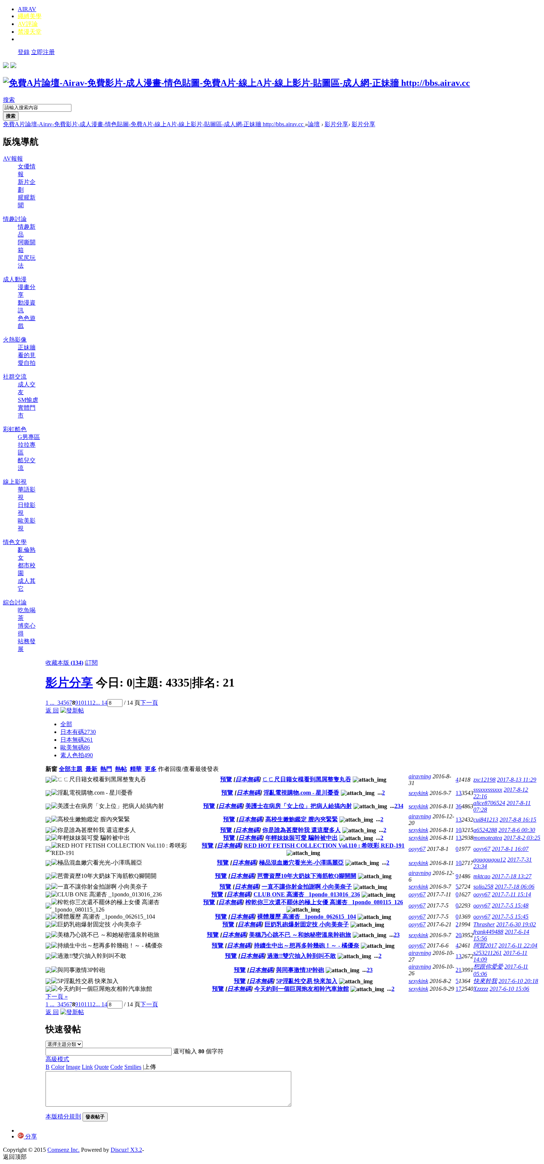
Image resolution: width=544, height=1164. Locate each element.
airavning (420, 776)
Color (57, 1067)
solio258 (483, 886)
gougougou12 (489, 859)
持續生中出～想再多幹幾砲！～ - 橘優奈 (306, 945)
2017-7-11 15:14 (511, 894)
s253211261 (487, 953)
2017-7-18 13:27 (511, 876)
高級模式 (57, 1059)
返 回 (52, 710)
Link (87, 1067)
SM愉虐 (28, 400)
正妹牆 (27, 347)
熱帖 (121, 769)
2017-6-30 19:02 (516, 924)
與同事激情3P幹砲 (300, 970)
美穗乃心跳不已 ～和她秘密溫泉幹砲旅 (300, 935)
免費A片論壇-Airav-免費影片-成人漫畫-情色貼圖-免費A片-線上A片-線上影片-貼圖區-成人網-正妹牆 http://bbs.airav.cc (154, 124)
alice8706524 (489, 803)
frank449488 (488, 932)
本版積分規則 (63, 1116)
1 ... (50, 703)
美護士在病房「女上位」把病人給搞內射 (298, 806)
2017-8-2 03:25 (522, 838)
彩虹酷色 (15, 429)
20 (458, 935)
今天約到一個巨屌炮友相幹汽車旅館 (301, 989)
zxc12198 (484, 779)
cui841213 (485, 819)
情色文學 (15, 542)
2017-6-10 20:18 (518, 981)
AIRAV (27, 9)
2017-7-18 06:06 (514, 886)
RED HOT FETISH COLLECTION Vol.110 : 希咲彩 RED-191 (324, 845)
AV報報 (13, 158)
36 (458, 806)
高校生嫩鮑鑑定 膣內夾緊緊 (301, 819)
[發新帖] (72, 710)
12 (92, 703)
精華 (136, 769)
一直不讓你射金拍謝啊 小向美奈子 (307, 886)
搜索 (9, 100)
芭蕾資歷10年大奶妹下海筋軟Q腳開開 (306, 876)
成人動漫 (15, 279)
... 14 (101, 703)
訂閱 (92, 663)
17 (458, 989)
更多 (151, 769)
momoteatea (487, 838)
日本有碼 (78, 732)
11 (87, 703)
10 (81, 703)
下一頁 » (57, 996)
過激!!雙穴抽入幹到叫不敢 (301, 956)
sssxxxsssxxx (487, 789)
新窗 (51, 769)
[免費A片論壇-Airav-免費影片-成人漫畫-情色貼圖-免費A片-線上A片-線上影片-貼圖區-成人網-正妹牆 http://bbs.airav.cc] (236, 83)
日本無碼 (76, 740)
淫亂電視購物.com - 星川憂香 (301, 792)
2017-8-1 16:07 (510, 849)
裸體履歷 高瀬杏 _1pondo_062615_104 (306, 916)
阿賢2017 (485, 945)
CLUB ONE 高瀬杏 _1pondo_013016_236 (306, 894)
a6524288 (485, 830)
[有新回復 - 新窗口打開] (48, 781)
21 (458, 970)
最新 (91, 769)
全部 (66, 724)
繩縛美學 (29, 16)
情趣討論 (15, 219)
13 (458, 793)
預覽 (226, 779)
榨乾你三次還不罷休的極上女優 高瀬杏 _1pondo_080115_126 (324, 902)
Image (73, 1067)
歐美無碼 (75, 747)
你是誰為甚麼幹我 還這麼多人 (301, 830)
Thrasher (484, 924)
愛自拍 (27, 363)
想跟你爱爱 (488, 966)
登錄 (24, 52)
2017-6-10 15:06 (509, 989)
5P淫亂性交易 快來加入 (307, 981)
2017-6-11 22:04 (517, 945)
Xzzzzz (480, 989)
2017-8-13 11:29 (516, 779)
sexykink (418, 793)
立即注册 (43, 52)
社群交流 (15, 376)
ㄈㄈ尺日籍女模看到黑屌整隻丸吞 (306, 779)
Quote (101, 1067)
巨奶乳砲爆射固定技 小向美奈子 (307, 924)
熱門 (106, 769)
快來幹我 (485, 981)
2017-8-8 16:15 (518, 819)
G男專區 (29, 437)
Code (116, 1067)
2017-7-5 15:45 (510, 916)
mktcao (481, 876)
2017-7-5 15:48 (510, 905)
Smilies (132, 1067)
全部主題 (71, 769)
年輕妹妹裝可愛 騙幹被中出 (301, 838)
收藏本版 (64, 663)
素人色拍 (76, 755)
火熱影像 (15, 339)
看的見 (27, 355)
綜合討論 (15, 602)
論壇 (314, 124)
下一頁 (149, 703)
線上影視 (15, 482)
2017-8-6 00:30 (516, 830)
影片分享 (336, 124)
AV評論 (28, 24)
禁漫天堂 (29, 31)
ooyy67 (417, 849)
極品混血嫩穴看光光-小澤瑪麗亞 (301, 862)
